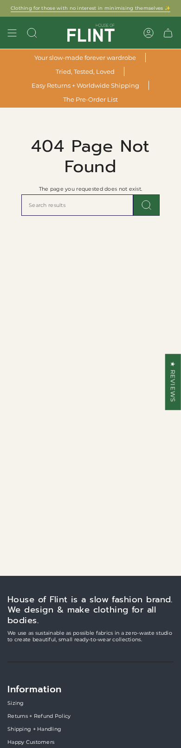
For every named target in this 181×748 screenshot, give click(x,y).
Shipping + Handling (34, 729)
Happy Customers (30, 742)
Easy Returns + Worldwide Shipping (85, 85)
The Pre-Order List (90, 99)
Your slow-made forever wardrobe (85, 57)
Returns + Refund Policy (39, 716)
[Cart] (168, 33)
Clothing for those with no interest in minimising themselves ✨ (90, 8)
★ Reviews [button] (173, 382)
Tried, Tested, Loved (85, 71)
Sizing (15, 703)
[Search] (146, 205)
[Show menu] (12, 33)
